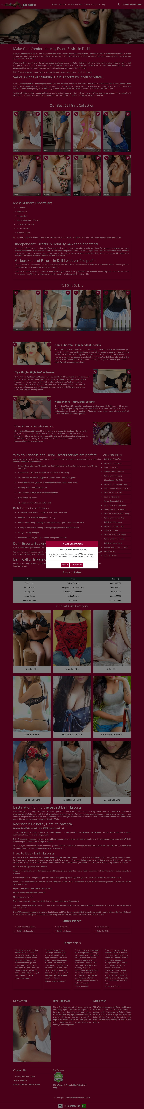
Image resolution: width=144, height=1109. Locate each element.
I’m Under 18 (77, 565)
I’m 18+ (65, 565)
